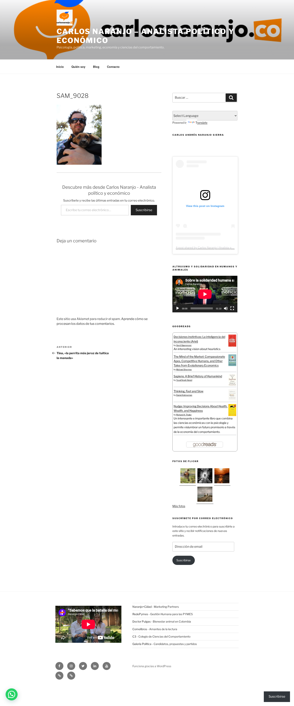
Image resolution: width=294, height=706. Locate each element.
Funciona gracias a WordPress (151, 666)
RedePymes (140, 614)
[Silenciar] (226, 308)
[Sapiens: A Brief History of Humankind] (232, 385)
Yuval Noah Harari (184, 380)
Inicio (60, 67)
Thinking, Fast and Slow (188, 391)
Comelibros (139, 629)
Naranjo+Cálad (142, 606)
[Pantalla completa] (232, 308)
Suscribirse (144, 210)
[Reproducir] (178, 308)
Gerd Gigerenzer (184, 345)
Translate (201, 122)
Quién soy (78, 67)
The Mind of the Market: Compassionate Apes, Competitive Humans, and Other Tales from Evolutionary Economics (199, 361)
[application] (204, 294)
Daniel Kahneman (184, 395)
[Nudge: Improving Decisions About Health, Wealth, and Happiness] (232, 415)
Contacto (113, 67)
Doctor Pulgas (141, 621)
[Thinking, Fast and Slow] (232, 399)
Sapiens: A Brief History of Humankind (198, 376)
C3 (134, 636)
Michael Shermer (184, 369)
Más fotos (178, 506)
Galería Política (141, 644)
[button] (12, 694)
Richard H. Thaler (184, 414)
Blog (96, 67)
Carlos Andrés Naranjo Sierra (198, 134)
